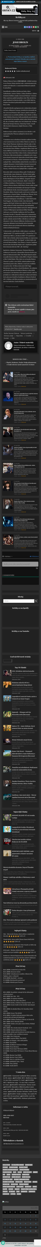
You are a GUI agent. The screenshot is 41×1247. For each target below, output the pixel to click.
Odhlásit (11, 1110)
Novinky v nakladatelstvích (21, 1179)
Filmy (14, 1172)
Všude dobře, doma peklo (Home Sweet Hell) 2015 (18, 939)
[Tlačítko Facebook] (27, 27)
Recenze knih (14, 1184)
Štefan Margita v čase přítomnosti (23, 910)
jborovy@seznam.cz (17, 1144)
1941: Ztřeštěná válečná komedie (23, 671)
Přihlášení (35, 556)
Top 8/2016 (12, 1042)
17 (5, 1227)
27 (20, 1231)
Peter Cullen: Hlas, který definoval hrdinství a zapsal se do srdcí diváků (24, 375)
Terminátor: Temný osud (26, 1085)
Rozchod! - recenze (17, 978)
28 (25, 1231)
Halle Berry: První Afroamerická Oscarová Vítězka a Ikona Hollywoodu (24, 520)
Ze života (13, 1194)
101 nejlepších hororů (18, 1165)
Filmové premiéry (24, 1170)
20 (20, 1227)
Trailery (5, 1191)
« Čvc (4, 1238)
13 (20, 1223)
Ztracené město (15, 972)
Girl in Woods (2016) (17, 1021)
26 (15, 1231)
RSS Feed (6, 1117)
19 (15, 1227)
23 (36, 1227)
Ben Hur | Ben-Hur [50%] (18, 1000)
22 (30, 1227)
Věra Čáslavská (15, 1036)
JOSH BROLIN (20, 42)
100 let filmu (6, 1165)
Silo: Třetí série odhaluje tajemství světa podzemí (20, 920)
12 (15, 1223)
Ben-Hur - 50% (15, 996)
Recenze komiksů (24, 1184)
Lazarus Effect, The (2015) (18, 1038)
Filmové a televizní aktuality (10, 1170)
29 (30, 1231)
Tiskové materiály (14, 45)
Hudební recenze (16, 1175)
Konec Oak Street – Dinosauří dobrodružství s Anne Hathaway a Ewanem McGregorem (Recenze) (23, 754)
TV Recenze (12, 1191)
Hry (4, 1175)
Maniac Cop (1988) (15, 1055)
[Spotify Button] (36, 27)
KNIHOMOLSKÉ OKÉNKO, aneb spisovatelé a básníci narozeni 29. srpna (23, 853)
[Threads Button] (29, 27)
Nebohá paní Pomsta (16, 982)
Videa (18, 1191)
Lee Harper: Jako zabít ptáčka (18, 1040)
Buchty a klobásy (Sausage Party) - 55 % (22, 1002)
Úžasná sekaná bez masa (18, 1030)
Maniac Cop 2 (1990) (16, 1057)
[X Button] (25, 27)
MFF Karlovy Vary (7, 1179)
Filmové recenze (7, 1172)
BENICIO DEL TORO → (20, 359)
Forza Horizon (14, 1047)
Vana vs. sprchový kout (17, 1059)
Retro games (20, 1187)
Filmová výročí (23, 1167)
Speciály (11, 1189)
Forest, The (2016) (16, 1013)
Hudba (8, 1175)
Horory (35, 1172)
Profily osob (21, 39)
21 (25, 1227)
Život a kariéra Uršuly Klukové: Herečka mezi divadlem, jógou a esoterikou (25, 484)
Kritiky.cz (20, 17)
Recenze (35, 1182)
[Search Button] (38, 27)
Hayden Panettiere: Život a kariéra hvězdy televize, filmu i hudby (24, 502)
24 (5, 1231)
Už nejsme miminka (16, 998)
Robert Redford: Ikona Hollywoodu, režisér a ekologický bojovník (24, 466)
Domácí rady (28, 1165)
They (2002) (14, 1063)
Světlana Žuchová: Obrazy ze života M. (22, 1019)
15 (30, 1223)
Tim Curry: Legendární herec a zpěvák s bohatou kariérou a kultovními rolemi (26, 394)
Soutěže (5, 1189)
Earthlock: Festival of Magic (18, 1044)
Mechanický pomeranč (17, 980)
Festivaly (5, 1167)
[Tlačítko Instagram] (31, 27)
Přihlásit (5, 1110)
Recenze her (6, 1184)
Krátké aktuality (16, 1177)
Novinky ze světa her (8, 1182)
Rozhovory (28, 1187)
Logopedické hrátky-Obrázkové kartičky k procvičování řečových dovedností (23, 829)
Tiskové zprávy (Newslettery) (28, 1189)
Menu (6, 27)
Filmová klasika (13, 1167)
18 (10, 1227)
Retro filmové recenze (9, 1187)
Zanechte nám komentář (21, 46)
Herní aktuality (27, 1172)
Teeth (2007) (14, 1065)
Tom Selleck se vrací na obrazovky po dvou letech (20, 903)
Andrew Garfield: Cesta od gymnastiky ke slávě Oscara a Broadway (25, 448)
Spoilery (17, 1189)
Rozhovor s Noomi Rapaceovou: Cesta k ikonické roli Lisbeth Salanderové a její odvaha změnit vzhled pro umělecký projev (19, 958)
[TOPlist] (5, 1202)
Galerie (20, 1172)
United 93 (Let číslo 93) (18, 969)
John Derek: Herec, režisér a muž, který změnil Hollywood (26, 538)
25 (10, 1231)
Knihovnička (25, 1175)
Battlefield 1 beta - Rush (17, 1061)
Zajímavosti (24, 1191)
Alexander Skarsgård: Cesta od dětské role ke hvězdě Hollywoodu (25, 412)
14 (25, 1223)
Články (19, 1194)
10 (5, 1223)
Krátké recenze (26, 1177)
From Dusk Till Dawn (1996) (18, 1049)
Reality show (27, 1182)
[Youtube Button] (34, 27)
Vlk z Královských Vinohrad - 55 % (21, 1028)
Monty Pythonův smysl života (22, 740)
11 (10, 1223)
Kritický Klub (6, 1177)
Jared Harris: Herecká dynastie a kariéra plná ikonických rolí (25, 430)
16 (35, 1223)
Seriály (35, 1187)
